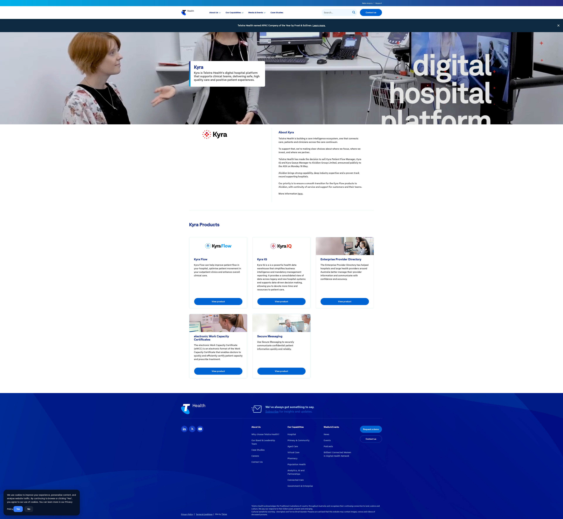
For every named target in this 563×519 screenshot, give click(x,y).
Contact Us (257, 461)
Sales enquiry (367, 3)
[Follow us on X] (192, 429)
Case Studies (277, 12)
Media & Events (255, 12)
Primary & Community (299, 440)
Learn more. (319, 25)
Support (378, 3)
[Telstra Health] (191, 12)
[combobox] (339, 12)
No (28, 509)
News (326, 434)
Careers (255, 455)
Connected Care (296, 480)
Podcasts (328, 446)
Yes (18, 509)
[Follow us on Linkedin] (184, 429)
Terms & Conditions (204, 514)
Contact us (371, 12)
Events (327, 440)
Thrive (224, 514)
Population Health (297, 464)
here (300, 193)
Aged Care (293, 446)
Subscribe (272, 411)
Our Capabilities (233, 12)
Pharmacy (292, 458)
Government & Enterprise (300, 486)
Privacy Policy (187, 514)
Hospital (292, 434)
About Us (213, 12)
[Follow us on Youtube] (200, 429)
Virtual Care (293, 452)
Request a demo (371, 429)
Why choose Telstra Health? (265, 434)
